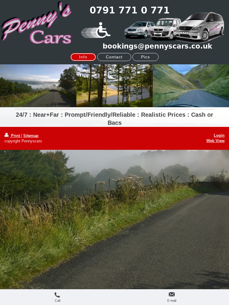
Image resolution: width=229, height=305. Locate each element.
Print (15, 135)
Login (219, 135)
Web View (215, 141)
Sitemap (30, 135)
